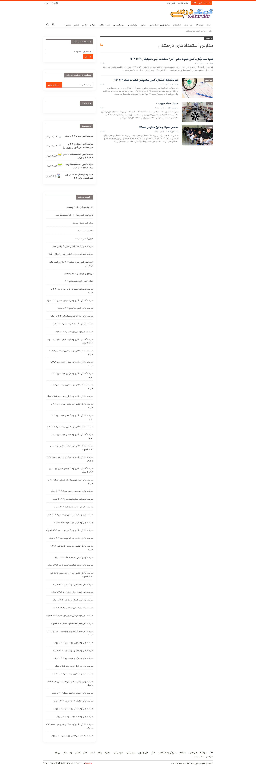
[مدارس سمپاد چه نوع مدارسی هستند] (197, 135)
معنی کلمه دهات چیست (83, 223)
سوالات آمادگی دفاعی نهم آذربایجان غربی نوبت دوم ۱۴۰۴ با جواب (71, 574)
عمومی (209, 103)
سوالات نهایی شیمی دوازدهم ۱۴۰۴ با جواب (75, 308)
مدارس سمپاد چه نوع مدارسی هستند (158, 127)
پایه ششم (208, 80)
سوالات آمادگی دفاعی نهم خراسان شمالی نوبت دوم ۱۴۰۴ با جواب (69, 459)
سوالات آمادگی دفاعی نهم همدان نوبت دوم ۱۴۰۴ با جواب (72, 364)
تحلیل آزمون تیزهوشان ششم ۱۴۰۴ (79, 281)
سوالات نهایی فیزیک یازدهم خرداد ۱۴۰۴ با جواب (73, 701)
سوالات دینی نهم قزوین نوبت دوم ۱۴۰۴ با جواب (73, 584)
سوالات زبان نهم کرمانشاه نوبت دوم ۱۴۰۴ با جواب (72, 323)
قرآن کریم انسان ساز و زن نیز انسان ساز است (74, 215)
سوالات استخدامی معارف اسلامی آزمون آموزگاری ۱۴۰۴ (70, 254)
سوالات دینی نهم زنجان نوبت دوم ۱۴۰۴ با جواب (73, 506)
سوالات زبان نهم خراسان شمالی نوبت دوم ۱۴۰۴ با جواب (70, 514)
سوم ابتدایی (104, 25)
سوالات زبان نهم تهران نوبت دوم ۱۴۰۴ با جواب (74, 666)
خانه (209, 25)
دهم (65, 752)
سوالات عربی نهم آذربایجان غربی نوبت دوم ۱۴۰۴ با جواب (72, 290)
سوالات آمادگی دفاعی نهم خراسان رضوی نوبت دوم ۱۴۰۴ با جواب (69, 726)
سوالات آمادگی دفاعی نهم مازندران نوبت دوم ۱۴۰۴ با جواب (71, 352)
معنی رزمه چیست (85, 230)
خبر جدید (188, 25)
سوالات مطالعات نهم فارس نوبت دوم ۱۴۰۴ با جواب (72, 735)
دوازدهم (209, 756)
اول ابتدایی (132, 25)
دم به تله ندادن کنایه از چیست (80, 207)
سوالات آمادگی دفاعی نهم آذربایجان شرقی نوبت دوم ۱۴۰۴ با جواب (71, 470)
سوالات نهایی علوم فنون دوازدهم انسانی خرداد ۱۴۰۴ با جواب (70, 481)
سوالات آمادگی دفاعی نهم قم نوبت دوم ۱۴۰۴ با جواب (71, 538)
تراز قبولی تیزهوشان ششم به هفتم (78, 273)
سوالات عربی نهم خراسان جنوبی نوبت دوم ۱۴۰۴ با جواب (69, 615)
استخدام (177, 25)
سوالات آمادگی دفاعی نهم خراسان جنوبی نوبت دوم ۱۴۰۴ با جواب (71, 447)
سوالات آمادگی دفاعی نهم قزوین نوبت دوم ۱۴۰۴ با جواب (69, 426)
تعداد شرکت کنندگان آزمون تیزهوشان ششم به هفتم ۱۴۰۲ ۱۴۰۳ (145, 80)
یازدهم (57, 752)
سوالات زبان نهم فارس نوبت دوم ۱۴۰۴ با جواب (73, 522)
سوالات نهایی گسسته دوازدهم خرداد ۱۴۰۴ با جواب (72, 491)
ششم (76, 25)
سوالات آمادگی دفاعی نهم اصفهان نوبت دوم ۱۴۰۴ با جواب (71, 386)
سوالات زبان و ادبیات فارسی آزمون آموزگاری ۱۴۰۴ (72, 246)
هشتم (77, 752)
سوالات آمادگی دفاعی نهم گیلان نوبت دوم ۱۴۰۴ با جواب (69, 530)
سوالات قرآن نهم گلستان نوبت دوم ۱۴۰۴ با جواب (72, 600)
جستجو (88, 56)
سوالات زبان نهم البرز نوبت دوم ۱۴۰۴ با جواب (74, 716)
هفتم (85, 752)
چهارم (92, 25)
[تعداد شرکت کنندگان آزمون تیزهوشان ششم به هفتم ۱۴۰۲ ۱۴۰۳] (197, 88)
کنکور (143, 25)
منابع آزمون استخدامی (159, 25)
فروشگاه (199, 25)
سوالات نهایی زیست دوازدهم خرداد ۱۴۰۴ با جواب (72, 693)
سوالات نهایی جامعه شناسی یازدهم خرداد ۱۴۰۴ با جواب (70, 565)
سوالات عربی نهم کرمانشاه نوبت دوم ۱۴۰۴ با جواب (72, 623)
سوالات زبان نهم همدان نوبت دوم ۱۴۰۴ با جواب (73, 650)
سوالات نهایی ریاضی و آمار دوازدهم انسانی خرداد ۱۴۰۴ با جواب (70, 683)
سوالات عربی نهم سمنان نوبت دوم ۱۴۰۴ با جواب (73, 499)
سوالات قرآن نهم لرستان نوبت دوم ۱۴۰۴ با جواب (73, 607)
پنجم (84, 25)
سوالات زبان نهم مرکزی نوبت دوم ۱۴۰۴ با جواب (73, 658)
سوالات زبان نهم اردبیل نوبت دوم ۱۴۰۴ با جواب (73, 642)
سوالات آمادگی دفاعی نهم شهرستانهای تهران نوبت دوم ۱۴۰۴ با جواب (70, 341)
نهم (71, 752)
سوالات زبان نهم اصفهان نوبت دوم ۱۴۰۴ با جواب (73, 673)
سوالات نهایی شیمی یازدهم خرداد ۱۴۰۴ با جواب (73, 557)
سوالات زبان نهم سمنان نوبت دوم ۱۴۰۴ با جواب (73, 708)
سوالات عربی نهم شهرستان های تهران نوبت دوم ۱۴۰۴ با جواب (70, 633)
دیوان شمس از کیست (84, 238)
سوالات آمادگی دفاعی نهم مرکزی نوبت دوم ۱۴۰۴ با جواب (72, 375)
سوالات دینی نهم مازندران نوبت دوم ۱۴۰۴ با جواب (72, 592)
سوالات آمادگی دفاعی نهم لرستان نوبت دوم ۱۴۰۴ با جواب (72, 547)
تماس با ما (171, 3)
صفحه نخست (182, 3)
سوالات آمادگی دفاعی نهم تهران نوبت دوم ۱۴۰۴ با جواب (70, 396)
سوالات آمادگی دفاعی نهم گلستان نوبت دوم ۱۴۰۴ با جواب (71, 417)
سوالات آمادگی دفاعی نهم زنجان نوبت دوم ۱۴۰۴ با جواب (69, 300)
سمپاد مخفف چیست (167, 103)
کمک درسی (185, 763)
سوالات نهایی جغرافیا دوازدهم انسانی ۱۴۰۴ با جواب (72, 316)
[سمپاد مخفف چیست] (197, 112)
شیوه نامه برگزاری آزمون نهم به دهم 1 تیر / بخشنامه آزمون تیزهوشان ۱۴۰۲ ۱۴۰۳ (171, 59)
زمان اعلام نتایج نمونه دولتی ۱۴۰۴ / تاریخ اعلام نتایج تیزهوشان (71, 263)
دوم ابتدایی (118, 25)
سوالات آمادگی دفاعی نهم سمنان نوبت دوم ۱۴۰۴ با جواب (72, 436)
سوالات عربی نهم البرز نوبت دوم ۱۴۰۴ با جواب (74, 331)
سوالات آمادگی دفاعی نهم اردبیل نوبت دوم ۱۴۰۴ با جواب (72, 405)
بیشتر (68, 25)
